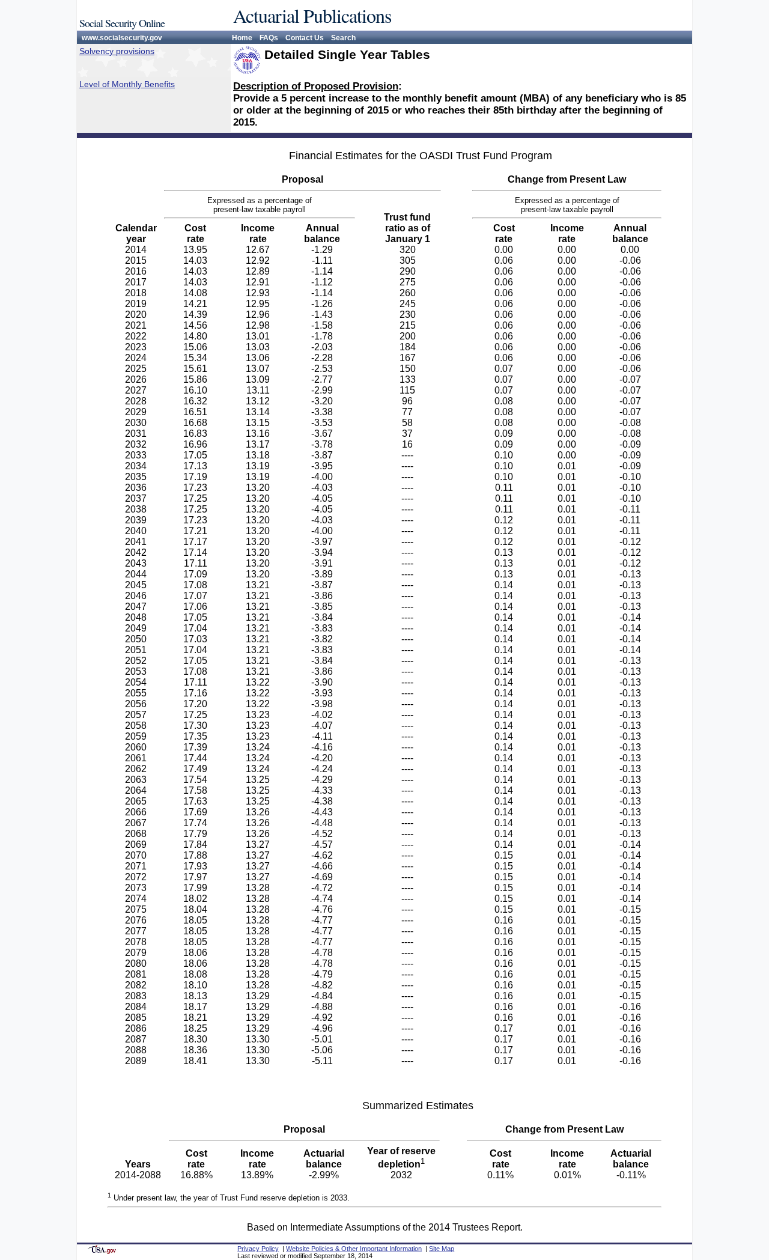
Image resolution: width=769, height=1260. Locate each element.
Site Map (441, 1248)
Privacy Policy (258, 1248)
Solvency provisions (116, 51)
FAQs (269, 38)
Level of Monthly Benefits (127, 84)
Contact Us (304, 38)
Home (242, 38)
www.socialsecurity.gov (122, 38)
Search (343, 38)
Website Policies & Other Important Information (354, 1248)
